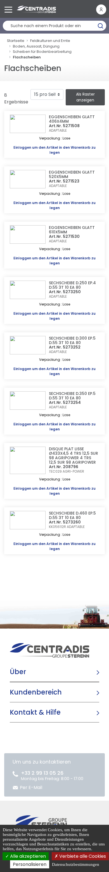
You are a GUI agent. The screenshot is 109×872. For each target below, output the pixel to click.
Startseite (15, 40)
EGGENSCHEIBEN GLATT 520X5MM (72, 174)
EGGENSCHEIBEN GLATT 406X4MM (72, 119)
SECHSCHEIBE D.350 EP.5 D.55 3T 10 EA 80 (72, 396)
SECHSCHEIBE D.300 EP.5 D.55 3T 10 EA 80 (72, 340)
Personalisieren (29, 864)
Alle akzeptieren (27, 856)
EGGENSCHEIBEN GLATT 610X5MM (72, 230)
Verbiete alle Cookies (82, 856)
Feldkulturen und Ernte (50, 40)
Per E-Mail (31, 787)
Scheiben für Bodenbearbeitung (42, 51)
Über (18, 671)
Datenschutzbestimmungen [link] (75, 864)
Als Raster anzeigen (85, 97)
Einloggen (22, 147)
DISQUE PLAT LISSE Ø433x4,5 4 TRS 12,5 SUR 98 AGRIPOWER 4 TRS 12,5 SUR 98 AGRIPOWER (73, 455)
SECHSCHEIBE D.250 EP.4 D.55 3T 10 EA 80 (72, 285)
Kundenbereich (36, 692)
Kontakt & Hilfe (35, 712)
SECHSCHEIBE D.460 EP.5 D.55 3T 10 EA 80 (72, 515)
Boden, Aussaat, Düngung (36, 46)
